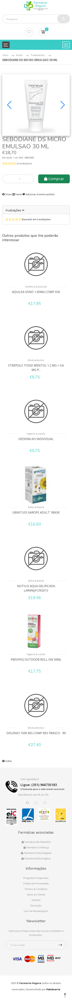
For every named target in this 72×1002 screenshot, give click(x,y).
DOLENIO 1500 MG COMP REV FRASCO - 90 (36, 733)
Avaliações (13, 210)
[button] (9, 105)
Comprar (55, 178)
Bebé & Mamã (36, 507)
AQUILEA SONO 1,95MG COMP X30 (36, 292)
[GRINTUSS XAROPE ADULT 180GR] (36, 485)
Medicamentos (36, 360)
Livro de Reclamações (36, 911)
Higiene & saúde (36, 433)
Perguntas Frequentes (36, 878)
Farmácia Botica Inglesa (37, 858)
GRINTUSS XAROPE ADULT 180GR (36, 512)
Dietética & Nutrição (36, 286)
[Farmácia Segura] (36, 5)
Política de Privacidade (36, 883)
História (36, 900)
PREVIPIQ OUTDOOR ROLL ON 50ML (36, 660)
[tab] (36, 210)
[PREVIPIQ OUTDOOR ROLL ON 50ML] (36, 632)
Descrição (36, 905)
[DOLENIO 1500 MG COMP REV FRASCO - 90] (36, 705)
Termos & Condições (36, 889)
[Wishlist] (29, 32)
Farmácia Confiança (37, 847)
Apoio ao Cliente (36, 894)
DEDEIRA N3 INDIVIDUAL (36, 439)
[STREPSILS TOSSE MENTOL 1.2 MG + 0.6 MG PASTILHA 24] (36, 338)
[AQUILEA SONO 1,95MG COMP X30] (36, 264)
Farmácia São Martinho (37, 842)
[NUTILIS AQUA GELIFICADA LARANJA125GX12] (36, 558)
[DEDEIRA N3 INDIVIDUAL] (36, 411)
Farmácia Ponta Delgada (37, 853)
